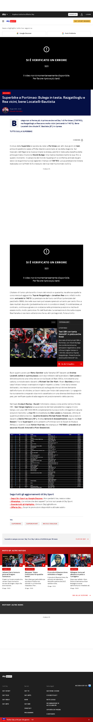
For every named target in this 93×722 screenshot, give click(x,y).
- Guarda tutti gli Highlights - (22, 504)
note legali (50, 699)
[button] (43, 719)
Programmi (28, 712)
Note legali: (50, 686)
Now (26, 699)
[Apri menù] (3, 21)
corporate (50, 714)
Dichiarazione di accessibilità (52, 704)
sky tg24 (5, 695)
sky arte (5, 704)
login (88, 14)
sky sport (6, 691)
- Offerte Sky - (16, 507)
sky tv (26, 691)
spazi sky (27, 708)
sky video (6, 699)
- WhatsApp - (15, 501)
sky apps (27, 695)
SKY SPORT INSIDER (82, 21)
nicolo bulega (50, 524)
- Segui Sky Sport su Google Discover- (26, 498)
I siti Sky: (5, 686)
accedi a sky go (81, 685)
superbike (16, 524)
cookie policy (51, 695)
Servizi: (26, 686)
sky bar (27, 704)
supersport (32, 524)
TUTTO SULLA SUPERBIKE (21, 131)
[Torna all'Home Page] (11, 21)
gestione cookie (52, 691)
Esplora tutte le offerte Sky (23, 14)
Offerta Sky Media (53, 709)
